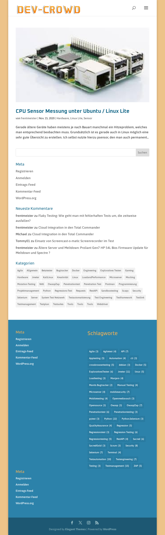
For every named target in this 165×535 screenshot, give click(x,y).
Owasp (116, 405)
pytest (94, 418)
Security (137, 290)
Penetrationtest (72, 284)
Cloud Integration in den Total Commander (69, 227)
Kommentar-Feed (28, 191)
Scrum (115, 445)
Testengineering (126, 459)
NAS (41, 284)
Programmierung (128, 284)
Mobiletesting (98, 398)
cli (134, 358)
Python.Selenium (132, 418)
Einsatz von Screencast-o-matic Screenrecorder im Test (74, 241)
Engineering (90, 270)
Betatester (47, 270)
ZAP (138, 465)
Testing (95, 465)
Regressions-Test (63, 290)
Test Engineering (103, 297)
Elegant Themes (75, 529)
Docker (75, 270)
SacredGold (97, 445)
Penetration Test (92, 284)
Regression (124, 425)
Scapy (125, 290)
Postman (110, 284)
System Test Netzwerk (53, 297)
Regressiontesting (100, 439)
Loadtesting (97, 378)
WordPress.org (26, 198)
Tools (70, 304)
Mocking (130, 277)
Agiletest (109, 351)
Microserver (115, 277)
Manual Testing (127, 385)
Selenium (22, 297)
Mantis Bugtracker (100, 385)
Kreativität (62, 277)
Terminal (114, 452)
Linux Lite (76, 118)
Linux (75, 277)
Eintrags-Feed (25, 184)
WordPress (109, 529)
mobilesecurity (120, 392)
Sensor (88, 118)
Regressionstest (99, 432)
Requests (81, 290)
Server (34, 297)
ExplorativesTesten (101, 371)
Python (47, 290)
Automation (117, 358)
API (124, 351)
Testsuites (58, 304)
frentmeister (29, 118)
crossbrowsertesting (101, 364)
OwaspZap (54, 284)
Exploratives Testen (110, 270)
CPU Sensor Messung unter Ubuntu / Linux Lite (72, 111)
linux (139, 371)
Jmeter (35, 277)
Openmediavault (123, 398)
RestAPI (93, 290)
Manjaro (116, 378)
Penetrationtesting (126, 412)
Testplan (44, 304)
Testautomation (100, 459)
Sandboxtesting (109, 290)
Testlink (140, 297)
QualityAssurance (100, 425)
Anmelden (23, 178)
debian (124, 364)
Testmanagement (26, 304)
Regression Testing (126, 432)
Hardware (63, 118)
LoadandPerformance (93, 277)
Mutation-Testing (26, 284)
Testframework (124, 297)
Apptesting (96, 358)
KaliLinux (48, 277)
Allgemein (32, 270)
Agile (20, 270)
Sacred (138, 439)
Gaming (129, 270)
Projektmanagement (28, 290)
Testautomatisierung (80, 297)
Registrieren (24, 171)
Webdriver (102, 304)
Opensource (97, 405)
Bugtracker (62, 270)
